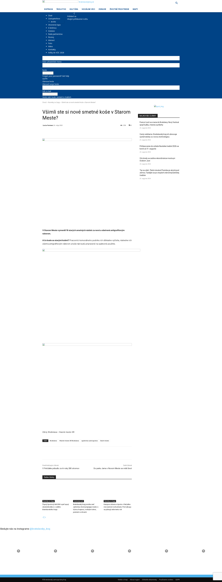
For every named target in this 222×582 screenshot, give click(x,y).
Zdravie (102, 9)
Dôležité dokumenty (149, 580)
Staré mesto (104, 441)
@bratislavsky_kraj (40, 528)
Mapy (135, 9)
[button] (176, 3)
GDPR (44, 78)
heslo (44, 70)
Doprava (48, 9)
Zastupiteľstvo (54, 18)
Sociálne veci (88, 9)
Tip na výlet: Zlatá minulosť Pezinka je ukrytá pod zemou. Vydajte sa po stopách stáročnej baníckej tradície (159, 172)
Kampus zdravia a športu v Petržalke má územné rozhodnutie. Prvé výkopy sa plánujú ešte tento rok (117, 506)
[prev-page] (43, 517)
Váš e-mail (46, 91)
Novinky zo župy (54, 102)
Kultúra (74, 9)
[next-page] (45, 517)
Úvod (44, 102)
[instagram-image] (18, 551)
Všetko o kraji (123, 580)
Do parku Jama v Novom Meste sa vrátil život (113, 468)
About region (135, 580)
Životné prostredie (119, 9)
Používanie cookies (166, 580)
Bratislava (53, 441)
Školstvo (61, 9)
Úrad (50, 15)
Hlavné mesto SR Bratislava (69, 441)
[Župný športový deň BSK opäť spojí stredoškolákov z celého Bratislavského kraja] (56, 492)
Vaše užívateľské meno (52, 61)
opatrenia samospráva (89, 441)
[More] (102, 131)
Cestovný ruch (78, 501)
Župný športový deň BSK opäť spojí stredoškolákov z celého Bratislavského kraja (55, 506)
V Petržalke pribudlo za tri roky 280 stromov (60, 468)
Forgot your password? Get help (55, 76)
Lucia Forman (48, 125)
